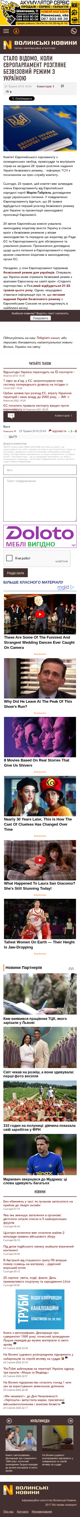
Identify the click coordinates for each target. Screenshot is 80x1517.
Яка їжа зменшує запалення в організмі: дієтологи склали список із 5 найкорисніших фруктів (35, 1219)
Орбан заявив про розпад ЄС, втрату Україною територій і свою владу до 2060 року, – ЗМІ (37, 395)
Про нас (8, 1511)
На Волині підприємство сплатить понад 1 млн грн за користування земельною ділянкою (37, 1384)
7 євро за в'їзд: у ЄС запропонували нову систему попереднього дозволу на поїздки (34, 382)
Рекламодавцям (42, 1511)
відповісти (59, 431)
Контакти (22, 1511)
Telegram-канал (48, 337)
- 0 (75, 431)
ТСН (64, 170)
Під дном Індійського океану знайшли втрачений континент (38, 1248)
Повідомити (40, 318)
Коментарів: (45, 86)
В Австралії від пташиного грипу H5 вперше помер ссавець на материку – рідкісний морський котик (35, 1264)
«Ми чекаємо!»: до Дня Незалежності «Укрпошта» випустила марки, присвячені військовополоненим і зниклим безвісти (33, 1400)
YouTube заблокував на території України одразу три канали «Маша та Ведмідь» (38, 1370)
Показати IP (9, 431)
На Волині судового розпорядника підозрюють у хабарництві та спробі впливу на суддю (38, 1356)
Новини (40, 1191)
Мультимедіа (40, 1421)
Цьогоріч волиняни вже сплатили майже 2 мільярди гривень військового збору (33, 1234)
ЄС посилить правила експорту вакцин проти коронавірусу (36, 407)
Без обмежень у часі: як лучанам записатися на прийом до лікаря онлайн (38, 1203)
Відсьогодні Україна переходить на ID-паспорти (38, 372)
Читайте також (40, 363)
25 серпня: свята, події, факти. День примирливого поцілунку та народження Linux (36, 1279)
